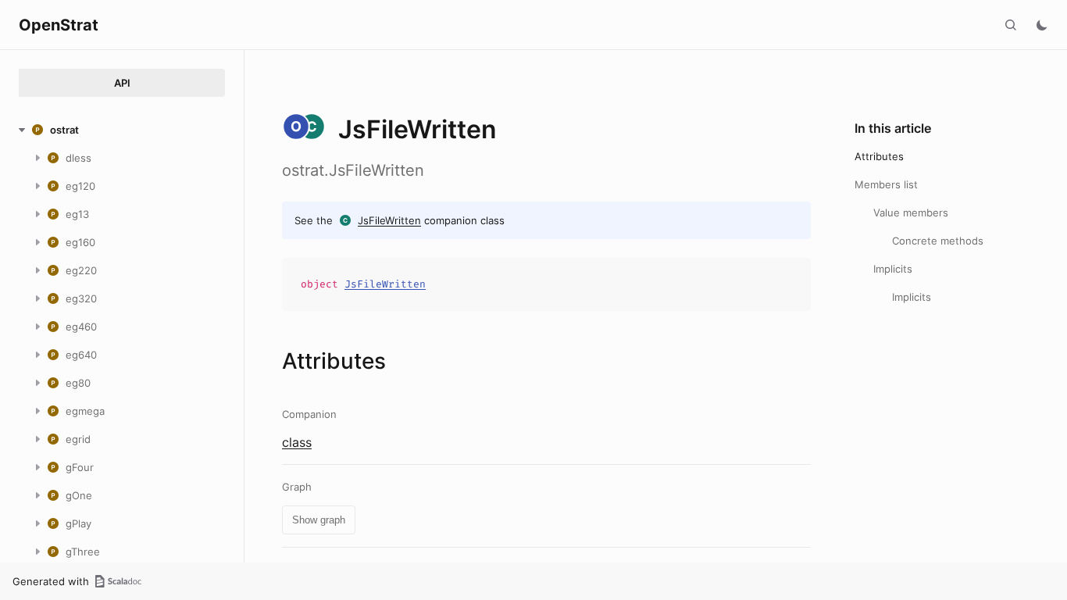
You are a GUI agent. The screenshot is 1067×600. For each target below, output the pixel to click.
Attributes (879, 156)
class (297, 442)
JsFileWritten (389, 220)
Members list (886, 184)
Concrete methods (937, 240)
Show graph (318, 520)
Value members (910, 212)
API (122, 83)
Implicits (892, 268)
